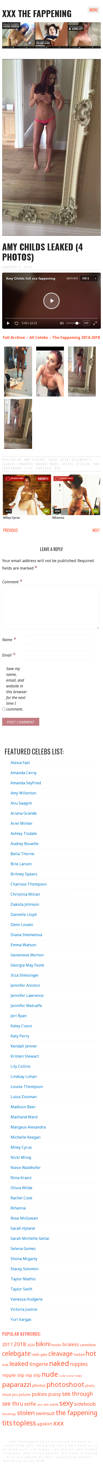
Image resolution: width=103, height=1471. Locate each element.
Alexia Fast (20, 762)
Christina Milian (25, 894)
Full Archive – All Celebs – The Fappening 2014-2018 (51, 337)
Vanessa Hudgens (27, 1299)
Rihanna (18, 1208)
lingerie (25, 464)
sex (39, 1404)
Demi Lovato (22, 924)
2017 (7, 1344)
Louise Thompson (27, 1086)
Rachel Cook (21, 1198)
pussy (54, 1394)
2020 (31, 1345)
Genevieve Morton (27, 955)
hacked (79, 1354)
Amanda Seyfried (26, 783)
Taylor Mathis (23, 1279)
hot (91, 1353)
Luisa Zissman (24, 1096)
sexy (66, 1403)
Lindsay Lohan (24, 1076)
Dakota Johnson (25, 904)
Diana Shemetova (26, 934)
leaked (8, 464)
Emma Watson (23, 944)
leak (5, 1365)
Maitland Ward (24, 1117)
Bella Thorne (22, 853)
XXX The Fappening (37, 13)
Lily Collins (20, 1066)
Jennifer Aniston (25, 985)
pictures (25, 1394)
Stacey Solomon (25, 1268)
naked (41, 464)
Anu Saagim (21, 803)
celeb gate (39, 1354)
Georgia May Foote (27, 965)
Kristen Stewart (25, 1056)
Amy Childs (34, 459)
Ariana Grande (24, 813)
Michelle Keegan (25, 1137)
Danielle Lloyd (23, 914)
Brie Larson (21, 863)
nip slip (33, 1375)
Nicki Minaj (21, 1157)
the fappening (76, 1412)
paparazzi (16, 1384)
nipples (79, 1363)
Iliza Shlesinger (25, 975)
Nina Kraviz (21, 1177)
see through (77, 1393)
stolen (83, 464)
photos (39, 1385)
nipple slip (13, 1375)
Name (9, 639)
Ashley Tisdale (24, 833)
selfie (68, 464)
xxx (58, 468)
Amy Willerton (23, 793)
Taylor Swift (21, 1289)
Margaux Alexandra (28, 1127)
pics (15, 1394)
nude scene (66, 1375)
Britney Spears (24, 874)
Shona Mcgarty (24, 1258)
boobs (56, 1345)
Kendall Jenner (24, 1046)
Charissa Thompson (29, 884)
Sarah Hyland (23, 1228)
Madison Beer (23, 1106)
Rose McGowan (24, 1218)
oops (78, 1375)
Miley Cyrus (21, 1147)
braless (70, 1344)
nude (54, 464)
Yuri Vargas (21, 1319)
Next (96, 530)
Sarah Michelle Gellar (30, 1238)
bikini (43, 1344)
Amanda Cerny (24, 772)
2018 (64, 459)
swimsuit (45, 1413)
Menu (93, 10)
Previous (10, 530)
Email (8, 654)
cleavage (60, 1353)
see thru (12, 1403)
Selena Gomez (23, 1248)
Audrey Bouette (25, 843)
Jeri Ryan (19, 1015)
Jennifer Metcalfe (26, 1005)
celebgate (81, 459)
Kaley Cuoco (21, 1025)
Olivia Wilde (21, 1187)
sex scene (50, 1404)
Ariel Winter (22, 823)
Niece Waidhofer (26, 1167)
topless (44, 468)
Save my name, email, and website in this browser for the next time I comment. (16, 689)
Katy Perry (20, 1036)
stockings (9, 1414)
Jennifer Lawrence (27, 995)
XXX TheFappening (27, 1441)
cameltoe (88, 1344)
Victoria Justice (24, 1309)
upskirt (44, 1424)
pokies (39, 1393)
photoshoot (65, 1384)
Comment (12, 581)
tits (28, 468)
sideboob (85, 1403)
